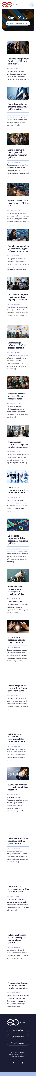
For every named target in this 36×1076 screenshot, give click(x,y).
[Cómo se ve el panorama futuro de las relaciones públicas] (18, 471)
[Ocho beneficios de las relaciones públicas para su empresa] (18, 822)
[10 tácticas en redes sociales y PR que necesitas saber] (18, 377)
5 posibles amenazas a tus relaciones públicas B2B (18, 203)
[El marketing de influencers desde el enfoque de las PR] (18, 326)
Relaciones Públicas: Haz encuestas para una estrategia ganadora (17, 939)
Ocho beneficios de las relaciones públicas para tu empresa (18, 841)
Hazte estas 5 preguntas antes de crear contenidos (16, 640)
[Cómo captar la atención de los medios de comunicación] (18, 870)
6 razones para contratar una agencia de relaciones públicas (18, 444)
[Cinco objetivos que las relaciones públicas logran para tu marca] (18, 278)
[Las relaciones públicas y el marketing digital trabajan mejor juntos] (18, 230)
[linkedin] (22, 1063)
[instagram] (18, 1063)
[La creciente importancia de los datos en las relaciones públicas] (18, 519)
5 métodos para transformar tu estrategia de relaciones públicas (16, 590)
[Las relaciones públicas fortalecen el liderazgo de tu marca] (18, 42)
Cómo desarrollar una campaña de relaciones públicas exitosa (18, 107)
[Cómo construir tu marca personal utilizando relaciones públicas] (18, 133)
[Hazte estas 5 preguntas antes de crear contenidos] (18, 621)
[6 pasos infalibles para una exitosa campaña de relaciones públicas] (18, 966)
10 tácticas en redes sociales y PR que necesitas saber (16, 396)
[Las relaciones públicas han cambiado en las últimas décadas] (18, 768)
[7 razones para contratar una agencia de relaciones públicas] (18, 425)
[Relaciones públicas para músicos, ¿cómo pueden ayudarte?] (18, 669)
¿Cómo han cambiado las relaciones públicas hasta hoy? (18, 787)
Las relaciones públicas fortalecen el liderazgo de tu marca (18, 61)
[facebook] (13, 1063)
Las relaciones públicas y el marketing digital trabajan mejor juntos (18, 249)
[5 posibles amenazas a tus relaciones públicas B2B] (18, 184)
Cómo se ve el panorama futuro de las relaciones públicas (18, 490)
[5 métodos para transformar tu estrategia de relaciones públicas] (18, 570)
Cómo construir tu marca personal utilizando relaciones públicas (17, 154)
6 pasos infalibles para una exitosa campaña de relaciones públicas (18, 985)
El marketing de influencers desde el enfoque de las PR (17, 345)
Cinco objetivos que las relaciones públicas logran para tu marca (18, 297)
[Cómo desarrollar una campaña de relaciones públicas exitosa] (18, 88)
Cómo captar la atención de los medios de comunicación (18, 889)
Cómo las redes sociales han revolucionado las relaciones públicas (16, 738)
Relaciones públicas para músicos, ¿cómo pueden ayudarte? (17, 688)
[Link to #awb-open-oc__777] (31, 4)
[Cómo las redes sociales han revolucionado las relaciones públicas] (18, 717)
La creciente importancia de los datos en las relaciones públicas (18, 540)
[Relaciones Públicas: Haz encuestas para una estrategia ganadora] (18, 918)
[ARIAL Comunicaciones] (10, 2)
